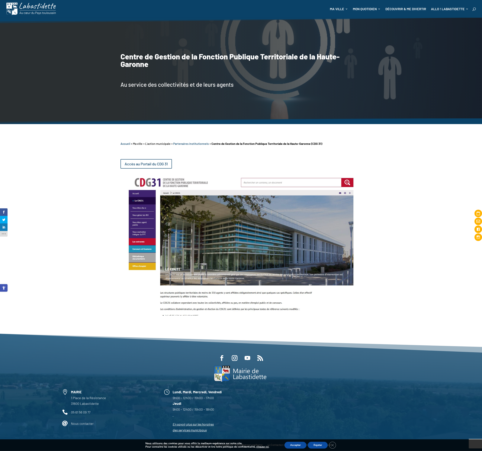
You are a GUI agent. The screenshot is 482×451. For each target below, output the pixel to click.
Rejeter (317, 445)
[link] (4, 288)
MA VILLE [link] (337, 9)
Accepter (295, 445)
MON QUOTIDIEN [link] (365, 9)
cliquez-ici (262, 447)
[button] (221, 358)
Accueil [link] (125, 143)
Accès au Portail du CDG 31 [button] (146, 164)
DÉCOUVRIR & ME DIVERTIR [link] (405, 9)
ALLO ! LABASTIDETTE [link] (448, 9)
